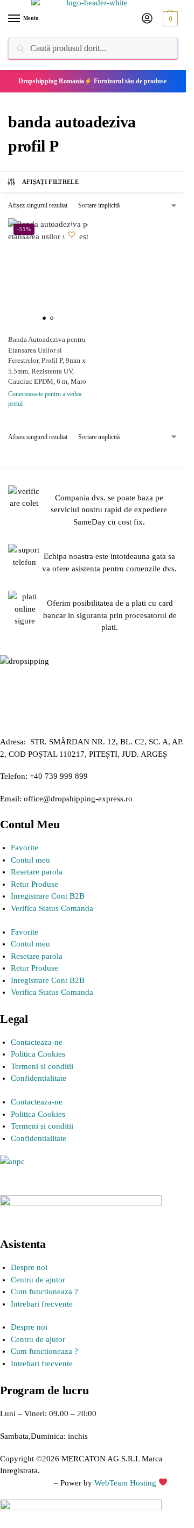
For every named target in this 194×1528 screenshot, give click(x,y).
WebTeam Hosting (126, 1483)
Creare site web (26, 1483)
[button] (169, 18)
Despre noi (29, 1267)
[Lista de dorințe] (72, 234)
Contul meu (30, 860)
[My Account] (147, 19)
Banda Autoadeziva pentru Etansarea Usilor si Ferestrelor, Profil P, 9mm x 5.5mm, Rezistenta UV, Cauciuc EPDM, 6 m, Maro (47, 360)
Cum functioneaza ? (44, 1291)
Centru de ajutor (38, 1279)
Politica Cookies (38, 1054)
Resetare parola (37, 871)
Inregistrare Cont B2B (48, 896)
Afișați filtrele (50, 181)
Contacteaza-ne (37, 1042)
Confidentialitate (38, 1078)
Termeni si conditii (42, 1066)
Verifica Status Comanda (52, 908)
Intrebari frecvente (42, 1304)
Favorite (24, 847)
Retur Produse (34, 884)
